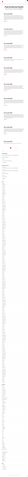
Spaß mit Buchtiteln (4, 176)
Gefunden (3, 421)
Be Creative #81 (8, 141)
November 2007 (4, 354)
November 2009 (4, 319)
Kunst (3, 431)
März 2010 (3, 313)
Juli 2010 (3, 307)
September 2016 (4, 209)
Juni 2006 (3, 379)
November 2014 (4, 241)
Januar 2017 (3, 203)
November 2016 (4, 206)
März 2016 (3, 218)
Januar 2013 (3, 263)
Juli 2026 (3, 183)
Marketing (3, 437)
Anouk (3, 78)
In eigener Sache (4, 162)
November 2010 (4, 301)
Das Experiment (4, 402)
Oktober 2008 (3, 338)
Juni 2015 (3, 231)
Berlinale (3, 396)
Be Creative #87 (8, 57)
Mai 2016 (3, 215)
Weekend (3, 456)
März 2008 (3, 348)
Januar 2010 (3, 316)
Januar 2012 (3, 281)
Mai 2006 (3, 380)
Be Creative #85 (8, 84)
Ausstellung (3, 387)
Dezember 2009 (4, 317)
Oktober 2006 (3, 373)
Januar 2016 (3, 221)
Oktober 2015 (3, 225)
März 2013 (3, 260)
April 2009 (3, 329)
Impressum (11, 475)
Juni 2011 (3, 291)
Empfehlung (3, 412)
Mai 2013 (3, 257)
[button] (25, 1)
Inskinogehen (3, 428)
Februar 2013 (3, 262)
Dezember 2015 (4, 222)
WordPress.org (4, 469)
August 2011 (3, 288)
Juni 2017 (3, 196)
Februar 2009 (3, 332)
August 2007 (3, 358)
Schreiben (3, 444)
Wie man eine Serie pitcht (5, 173)
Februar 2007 (3, 367)
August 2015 (3, 228)
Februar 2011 (3, 297)
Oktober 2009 (3, 320)
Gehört (3, 422)
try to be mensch (8, 29)
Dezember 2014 (4, 240)
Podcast (3, 441)
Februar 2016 (3, 219)
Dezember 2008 (4, 335)
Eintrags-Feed (4, 466)
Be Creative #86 (8, 68)
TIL (2, 450)
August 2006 (3, 376)
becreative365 (3, 393)
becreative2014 (4, 390)
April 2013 (3, 259)
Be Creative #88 (8, 43)
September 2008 (4, 339)
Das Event (3, 400)
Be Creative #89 (8, 14)
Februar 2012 (3, 279)
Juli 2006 (3, 377)
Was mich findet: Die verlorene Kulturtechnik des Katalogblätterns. (10, 155)
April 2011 (3, 294)
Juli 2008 (3, 342)
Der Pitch (3, 403)
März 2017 (3, 200)
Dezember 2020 (4, 184)
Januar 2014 (3, 250)
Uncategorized (3, 453)
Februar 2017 (3, 202)
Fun (2, 418)
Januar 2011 (3, 298)
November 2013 (4, 253)
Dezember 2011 (4, 282)
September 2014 (4, 244)
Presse (8, 475)
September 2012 (4, 269)
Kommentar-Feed (5, 467)
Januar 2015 (3, 238)
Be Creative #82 (8, 127)
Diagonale (3, 405)
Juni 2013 (3, 256)
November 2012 (4, 266)
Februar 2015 (3, 237)
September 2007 (4, 357)
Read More (5, 21)
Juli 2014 (3, 247)
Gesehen (3, 425)
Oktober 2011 (3, 285)
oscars (3, 440)
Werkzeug (3, 459)
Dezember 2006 (4, 370)
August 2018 (3, 190)
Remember (3, 443)
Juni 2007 (3, 361)
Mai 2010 (3, 310)
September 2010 (4, 304)
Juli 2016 (3, 212)
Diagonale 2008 (4, 406)
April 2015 (3, 234)
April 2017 (3, 199)
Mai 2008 (3, 345)
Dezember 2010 (4, 300)
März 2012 (3, 278)
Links (2, 434)
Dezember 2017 (4, 193)
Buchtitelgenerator (4, 399)
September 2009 (4, 322)
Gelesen (3, 424)
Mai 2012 (3, 275)
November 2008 (4, 336)
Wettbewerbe (3, 460)
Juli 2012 (3, 272)
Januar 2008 (3, 351)
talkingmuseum (4, 447)
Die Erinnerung (4, 409)
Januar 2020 (3, 187)
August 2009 (3, 323)
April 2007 (3, 364)
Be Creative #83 (8, 113)
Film (2, 415)
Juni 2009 (3, 326)
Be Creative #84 (8, 98)
